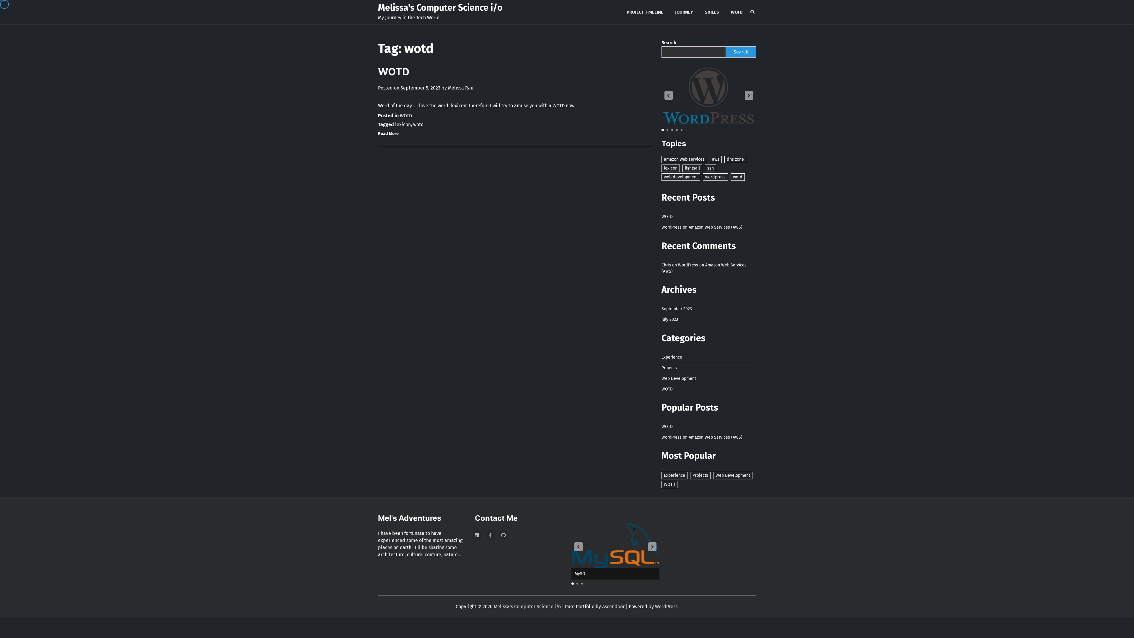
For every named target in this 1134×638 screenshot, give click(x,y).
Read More (388, 133)
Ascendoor (613, 606)
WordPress (666, 606)
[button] (668, 95)
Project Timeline (645, 12)
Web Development (679, 378)
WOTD (737, 12)
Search (669, 42)
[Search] (752, 12)
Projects (669, 367)
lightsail (692, 168)
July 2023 (670, 319)
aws (715, 159)
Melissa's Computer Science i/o (440, 7)
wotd (418, 124)
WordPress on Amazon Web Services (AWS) (702, 227)
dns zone (735, 159)
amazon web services (684, 159)
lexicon (403, 124)
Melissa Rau (460, 88)
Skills (712, 12)
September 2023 (677, 308)
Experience (672, 357)
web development (681, 177)
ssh (710, 168)
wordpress (715, 177)
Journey (684, 12)
